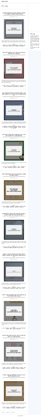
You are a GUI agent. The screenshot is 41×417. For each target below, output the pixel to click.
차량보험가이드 (22, 368)
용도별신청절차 (15, 247)
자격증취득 (22, 167)
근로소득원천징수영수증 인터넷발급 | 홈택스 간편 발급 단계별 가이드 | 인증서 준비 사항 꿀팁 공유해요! (14, 94)
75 (11, 412)
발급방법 (13, 246)
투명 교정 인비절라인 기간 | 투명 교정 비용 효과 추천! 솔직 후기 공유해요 (14, 53)
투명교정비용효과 (9, 86)
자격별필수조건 (14, 167)
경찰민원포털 (9, 246)
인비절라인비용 (22, 85)
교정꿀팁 (4, 85)
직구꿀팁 (20, 288)
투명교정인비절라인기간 (16, 86)
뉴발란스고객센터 (14, 287)
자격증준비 (18, 167)
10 (8, 412)
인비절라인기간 (17, 85)
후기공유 (23, 288)
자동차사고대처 (8, 368)
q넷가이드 (4, 166)
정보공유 (19, 247)
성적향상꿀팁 (17, 206)
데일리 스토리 (5, 1)
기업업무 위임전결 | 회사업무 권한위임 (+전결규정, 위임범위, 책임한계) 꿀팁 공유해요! (13, 13)
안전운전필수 (21, 367)
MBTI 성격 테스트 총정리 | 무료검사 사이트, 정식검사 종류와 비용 (34, 45)
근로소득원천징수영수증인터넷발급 (12, 126)
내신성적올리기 (12, 206)
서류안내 (19, 166)
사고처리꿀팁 (12, 367)
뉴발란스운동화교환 (6, 288)
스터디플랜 (21, 206)
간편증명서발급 (5, 126)
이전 (3, 412)
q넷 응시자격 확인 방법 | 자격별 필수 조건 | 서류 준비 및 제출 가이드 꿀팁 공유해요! (14, 135)
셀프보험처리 (17, 367)
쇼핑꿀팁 (17, 288)
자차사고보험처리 (13, 368)
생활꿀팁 (11, 247)
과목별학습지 (7, 206)
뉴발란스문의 (18, 287)
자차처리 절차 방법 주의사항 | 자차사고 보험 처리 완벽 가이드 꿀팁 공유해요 (14, 336)
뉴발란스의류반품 (12, 288)
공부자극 (4, 206)
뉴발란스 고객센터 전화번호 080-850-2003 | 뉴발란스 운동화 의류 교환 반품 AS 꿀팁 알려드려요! (14, 255)
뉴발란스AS (9, 287)
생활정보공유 (19, 126)
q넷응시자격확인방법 (9, 166)
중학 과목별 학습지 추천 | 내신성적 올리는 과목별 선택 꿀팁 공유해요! (14, 174)
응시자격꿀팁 (9, 167)
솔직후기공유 (7, 85)
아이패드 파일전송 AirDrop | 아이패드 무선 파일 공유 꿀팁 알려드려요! (13, 375)
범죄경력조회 (20, 246)
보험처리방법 (8, 367)
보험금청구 (4, 367)
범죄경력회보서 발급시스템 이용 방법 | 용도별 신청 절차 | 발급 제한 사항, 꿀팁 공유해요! (14, 214)
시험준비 (6, 167)
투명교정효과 (21, 86)
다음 (13, 412)
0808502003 (5, 287)
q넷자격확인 (15, 166)
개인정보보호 (4, 246)
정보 (14, 44)
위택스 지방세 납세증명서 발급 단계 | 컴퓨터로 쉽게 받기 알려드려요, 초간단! (14, 295)
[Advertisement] (34, 17)
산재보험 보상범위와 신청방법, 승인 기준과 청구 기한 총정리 (34, 41)
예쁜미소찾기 (12, 85)
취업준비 (22, 247)
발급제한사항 (16, 246)
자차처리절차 (18, 368)
